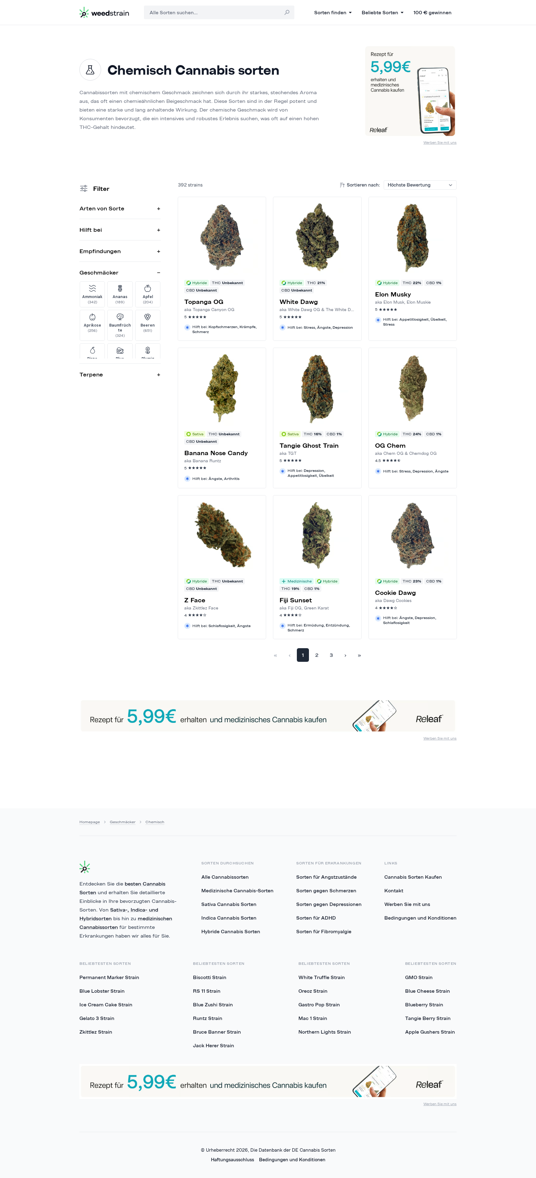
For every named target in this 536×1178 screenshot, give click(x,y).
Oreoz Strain (313, 991)
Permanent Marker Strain (109, 977)
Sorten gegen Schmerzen (326, 890)
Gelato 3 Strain (96, 1018)
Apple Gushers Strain (430, 1032)
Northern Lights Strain (324, 1032)
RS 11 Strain (207, 991)
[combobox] (219, 12)
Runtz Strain (207, 1018)
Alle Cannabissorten (225, 877)
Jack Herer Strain (213, 1045)
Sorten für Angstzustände (326, 877)
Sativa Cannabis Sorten (229, 904)
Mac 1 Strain (312, 1018)
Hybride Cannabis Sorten (230, 931)
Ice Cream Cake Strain (105, 1004)
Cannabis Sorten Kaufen (413, 877)
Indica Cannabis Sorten (229, 918)
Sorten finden (330, 12)
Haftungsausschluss (232, 1159)
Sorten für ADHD (316, 918)
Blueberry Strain (424, 1004)
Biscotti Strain (209, 977)
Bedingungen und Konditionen (420, 918)
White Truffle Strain (321, 977)
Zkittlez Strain (95, 1032)
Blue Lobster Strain (102, 991)
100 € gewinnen (432, 12)
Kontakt (393, 890)
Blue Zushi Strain (213, 1004)
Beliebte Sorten (380, 12)
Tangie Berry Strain (428, 1018)
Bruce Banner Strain (217, 1032)
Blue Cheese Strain (427, 991)
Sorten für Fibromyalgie (323, 931)
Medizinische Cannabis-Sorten (237, 890)
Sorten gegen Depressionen (329, 904)
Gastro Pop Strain (319, 1004)
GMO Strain (419, 977)
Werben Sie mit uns (440, 142)
